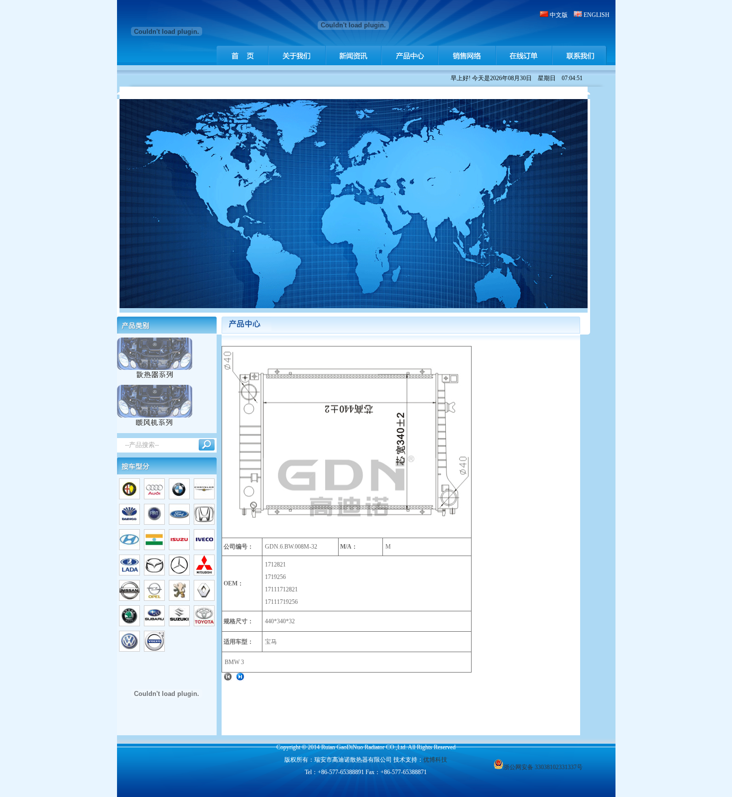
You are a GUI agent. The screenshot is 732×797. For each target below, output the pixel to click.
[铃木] (179, 624)
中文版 (559, 14)
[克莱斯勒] (204, 497)
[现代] (129, 548)
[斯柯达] (129, 624)
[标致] (179, 598)
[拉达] (129, 573)
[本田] (204, 522)
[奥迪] (154, 497)
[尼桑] (129, 598)
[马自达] (154, 573)
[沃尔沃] (154, 649)
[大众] (129, 649)
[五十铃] (179, 548)
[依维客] (204, 548)
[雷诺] (204, 598)
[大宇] (129, 522)
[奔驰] (179, 573)
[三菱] (204, 573)
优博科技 (435, 759)
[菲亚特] (154, 522)
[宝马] (179, 497)
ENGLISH (597, 14)
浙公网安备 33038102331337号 (543, 767)
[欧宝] (154, 598)
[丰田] (204, 624)
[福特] (179, 522)
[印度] (154, 548)
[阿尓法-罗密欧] (129, 497)
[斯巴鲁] (154, 624)
